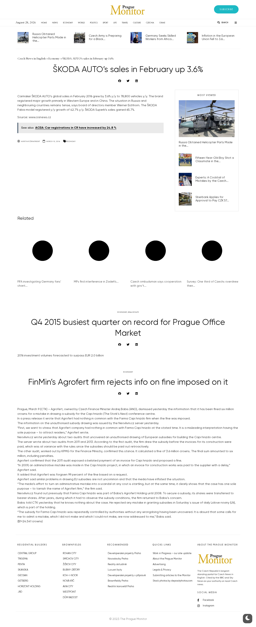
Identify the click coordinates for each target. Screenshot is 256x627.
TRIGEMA (23, 559)
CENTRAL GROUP (27, 553)
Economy (68, 22)
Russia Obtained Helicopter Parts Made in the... (49, 37)
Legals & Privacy (162, 570)
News (55, 22)
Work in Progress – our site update (172, 553)
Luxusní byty (115, 570)
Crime (162, 22)
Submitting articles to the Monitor (171, 575)
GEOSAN (22, 575)
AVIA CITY (68, 586)
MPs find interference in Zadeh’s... (96, 281)
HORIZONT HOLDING (29, 586)
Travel (125, 22)
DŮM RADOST (70, 597)
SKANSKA (23, 570)
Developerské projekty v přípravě (127, 575)
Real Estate (133, 312)
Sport (105, 22)
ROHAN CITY (69, 553)
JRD (20, 592)
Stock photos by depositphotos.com (172, 581)
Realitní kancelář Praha (121, 586)
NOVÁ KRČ (68, 581)
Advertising (159, 564)
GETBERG (23, 581)
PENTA (21, 564)
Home (44, 22)
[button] (226, 9)
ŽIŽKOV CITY (69, 564)
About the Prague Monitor (167, 559)
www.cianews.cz (40, 117)
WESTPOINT (69, 592)
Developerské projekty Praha (124, 553)
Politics (93, 22)
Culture (137, 22)
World (81, 22)
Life (115, 22)
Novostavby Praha (118, 559)
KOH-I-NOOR (70, 575)
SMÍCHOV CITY (71, 559)
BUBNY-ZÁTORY (71, 570)
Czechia (150, 22)
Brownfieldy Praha (118, 581)
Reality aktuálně (117, 564)
